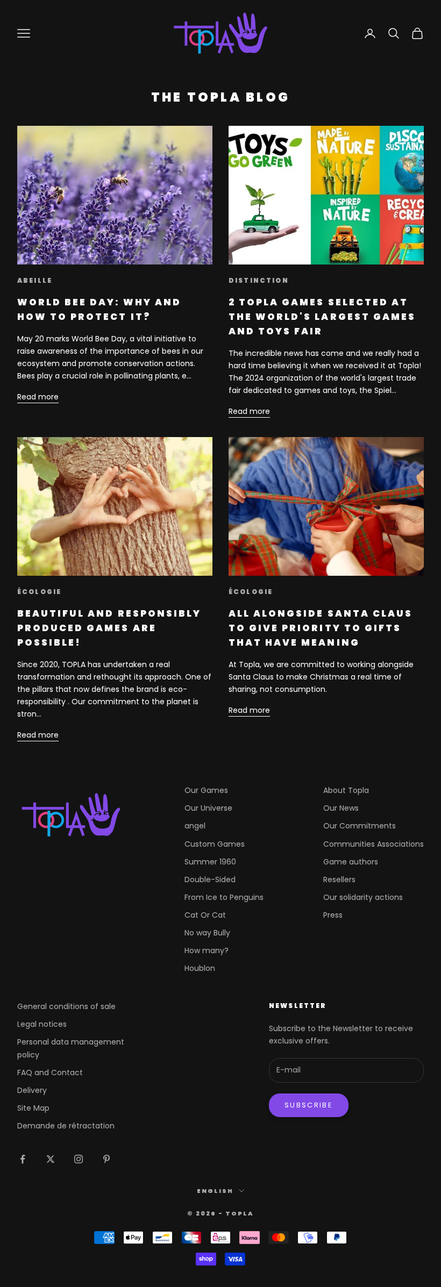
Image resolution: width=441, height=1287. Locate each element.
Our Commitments (359, 825)
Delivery (32, 1090)
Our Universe (208, 808)
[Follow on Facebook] (22, 1159)
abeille (34, 280)
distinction (259, 280)
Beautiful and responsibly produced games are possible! (109, 628)
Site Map (33, 1108)
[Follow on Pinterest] (106, 1159)
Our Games (206, 790)
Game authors (350, 861)
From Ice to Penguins (224, 897)
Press (333, 915)
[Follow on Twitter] (50, 1159)
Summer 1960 (210, 861)
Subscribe (308, 1105)
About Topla (346, 790)
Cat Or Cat (205, 915)
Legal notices (42, 1024)
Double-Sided (210, 879)
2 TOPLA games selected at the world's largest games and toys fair (322, 317)
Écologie (39, 591)
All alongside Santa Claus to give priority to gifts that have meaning (320, 628)
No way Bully (207, 932)
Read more (38, 396)
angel (194, 825)
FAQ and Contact (50, 1072)
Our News (341, 808)
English (215, 1190)
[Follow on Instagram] (78, 1159)
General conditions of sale (66, 1006)
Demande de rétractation (66, 1125)
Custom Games (214, 844)
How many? (206, 950)
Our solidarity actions (363, 897)
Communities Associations (373, 844)
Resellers (339, 879)
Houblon (199, 968)
